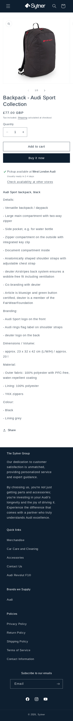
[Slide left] (28, 90)
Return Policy (16, 632)
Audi (10, 599)
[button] (8, 6)
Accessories (15, 557)
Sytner (41, 714)
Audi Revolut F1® (19, 575)
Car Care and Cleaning (22, 548)
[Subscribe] (58, 684)
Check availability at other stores (30, 181)
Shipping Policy (17, 641)
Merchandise (15, 540)
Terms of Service (18, 650)
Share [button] (12, 430)
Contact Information (20, 659)
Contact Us (14, 566)
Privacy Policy (17, 624)
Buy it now (37, 158)
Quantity (8, 124)
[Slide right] (44, 90)
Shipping (22, 118)
